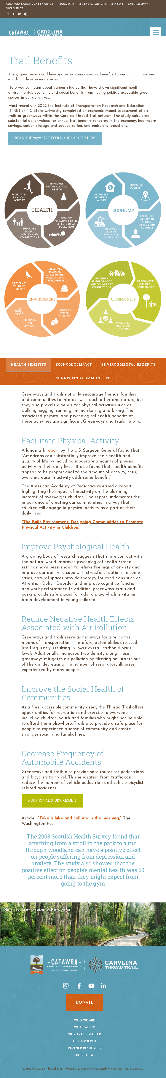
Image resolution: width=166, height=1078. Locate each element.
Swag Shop (14, 8)
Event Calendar (93, 3)
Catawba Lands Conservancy (29, 3)
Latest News (84, 1055)
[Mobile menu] (155, 32)
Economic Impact (74, 364)
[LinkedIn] (20, 14)
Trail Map (66, 3)
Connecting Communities (83, 378)
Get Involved (84, 1041)
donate (85, 1003)
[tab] (28, 364)
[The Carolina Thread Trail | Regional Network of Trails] (35, 36)
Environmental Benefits (128, 364)
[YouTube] (14, 14)
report (52, 450)
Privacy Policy (133, 1069)
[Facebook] (8, 14)
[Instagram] (26, 14)
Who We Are (84, 1020)
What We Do (84, 1027)
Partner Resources (84, 1048)
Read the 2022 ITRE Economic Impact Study (55, 138)
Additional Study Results (52, 801)
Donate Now (138, 3)
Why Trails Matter (84, 1034)
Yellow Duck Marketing (106, 1069)
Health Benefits (28, 364)
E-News (117, 3)
